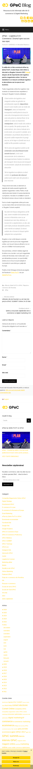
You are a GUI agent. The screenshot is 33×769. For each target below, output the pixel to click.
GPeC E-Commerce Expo (10, 531)
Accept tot (16, 757)
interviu (21, 736)
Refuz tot (16, 761)
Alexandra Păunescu (23, 44)
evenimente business (6, 729)
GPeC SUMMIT (7, 541)
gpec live (28, 732)
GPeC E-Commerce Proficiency (12, 534)
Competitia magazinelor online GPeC (12, 711)
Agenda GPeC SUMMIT (15, 702)
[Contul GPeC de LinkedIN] (29, 21)
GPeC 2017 (21, 732)
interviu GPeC (9, 740)
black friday (8, 705)
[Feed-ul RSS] (32, 21)
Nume (4, 357)
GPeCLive (5, 547)
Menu (7, 30)
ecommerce (8, 725)
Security (4, 592)
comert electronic (20, 705)
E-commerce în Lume (8, 507)
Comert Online (8, 709)
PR (3, 580)
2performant (5, 702)
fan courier (15, 729)
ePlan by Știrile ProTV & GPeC (13, 285)
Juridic (4, 556)
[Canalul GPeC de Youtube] (22, 21)
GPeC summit (10, 735)
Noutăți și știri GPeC (8, 568)
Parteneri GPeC (7, 574)
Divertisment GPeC (8, 504)
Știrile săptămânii (7, 599)
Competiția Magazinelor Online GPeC (14, 498)
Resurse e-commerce (8, 583)
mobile (9, 747)
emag (16, 725)
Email (4, 365)
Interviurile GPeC (7, 553)
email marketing (21, 725)
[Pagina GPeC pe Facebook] (28, 18)
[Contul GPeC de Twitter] (25, 21)
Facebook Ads (6, 522)
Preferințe (16, 765)
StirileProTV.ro (6, 275)
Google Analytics (7, 528)
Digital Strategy (7, 501)
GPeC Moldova (7, 538)
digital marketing (15, 718)
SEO (3, 596)
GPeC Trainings (7, 544)
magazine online (21, 740)
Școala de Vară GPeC (9, 589)
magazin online (8, 744)
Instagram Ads (6, 550)
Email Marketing (7, 513)
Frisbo (27, 72)
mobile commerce (17, 747)
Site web (5, 372)
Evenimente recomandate (10, 519)
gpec (13, 732)
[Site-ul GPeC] (24, 18)
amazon (24, 702)
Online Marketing (7, 571)
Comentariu (6, 330)
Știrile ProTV (15, 272)
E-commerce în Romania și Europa (13, 510)
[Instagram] (31, 18)
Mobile (4, 565)
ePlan (6, 290)
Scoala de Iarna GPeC (9, 586)
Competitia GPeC (20, 709)
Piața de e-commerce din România (13, 577)
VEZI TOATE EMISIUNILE (10, 456)
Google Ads (5, 525)
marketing (17, 744)
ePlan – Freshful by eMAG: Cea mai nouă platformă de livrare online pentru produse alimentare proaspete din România (15, 452)
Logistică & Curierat (8, 559)
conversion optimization (14, 714)
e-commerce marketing (21, 722)
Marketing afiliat (7, 562)
